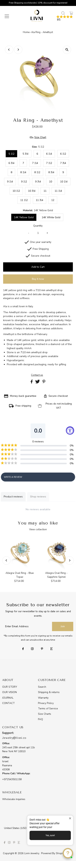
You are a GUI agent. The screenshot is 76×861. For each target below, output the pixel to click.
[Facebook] (23, 649)
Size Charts (44, 714)
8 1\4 (23, 172)
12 (52, 200)
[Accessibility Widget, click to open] (70, 430)
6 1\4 (49, 154)
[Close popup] (70, 819)
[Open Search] (63, 13)
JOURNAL (7, 698)
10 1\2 (16, 191)
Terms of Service (48, 708)
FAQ (40, 719)
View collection (38, 529)
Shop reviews (38, 496)
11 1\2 (24, 200)
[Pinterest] (42, 649)
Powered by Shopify (53, 853)
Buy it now (38, 279)
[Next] (18, 49)
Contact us (37, 375)
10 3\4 (31, 191)
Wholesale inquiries (13, 799)
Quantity (38, 225)
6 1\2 (63, 154)
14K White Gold (51, 217)
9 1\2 (24, 181)
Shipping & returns (49, 692)
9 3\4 (38, 181)
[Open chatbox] (68, 853)
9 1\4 (10, 181)
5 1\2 (11, 154)
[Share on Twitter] (38, 382)
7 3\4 (63, 163)
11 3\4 (39, 200)
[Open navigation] (10, 16)
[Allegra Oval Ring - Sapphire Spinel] (56, 552)
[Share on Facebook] (32, 382)
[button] (64, 18)
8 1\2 (37, 172)
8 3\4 (51, 172)
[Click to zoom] (67, 50)
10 (50, 181)
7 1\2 (49, 163)
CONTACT (8, 703)
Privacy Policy (46, 703)
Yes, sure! (50, 835)
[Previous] (9, 49)
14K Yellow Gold (24, 217)
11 (45, 191)
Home (26, 32)
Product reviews (13, 496)
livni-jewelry (31, 853)
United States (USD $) (17, 828)
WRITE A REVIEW (13, 477)
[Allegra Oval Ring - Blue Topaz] (19, 552)
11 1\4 (58, 191)
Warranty (43, 698)
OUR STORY (9, 687)
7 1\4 (35, 163)
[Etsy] (51, 649)
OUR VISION (9, 692)
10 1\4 (64, 181)
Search (42, 687)
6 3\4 (11, 163)
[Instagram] (32, 649)
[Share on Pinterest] (43, 382)
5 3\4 (25, 154)
